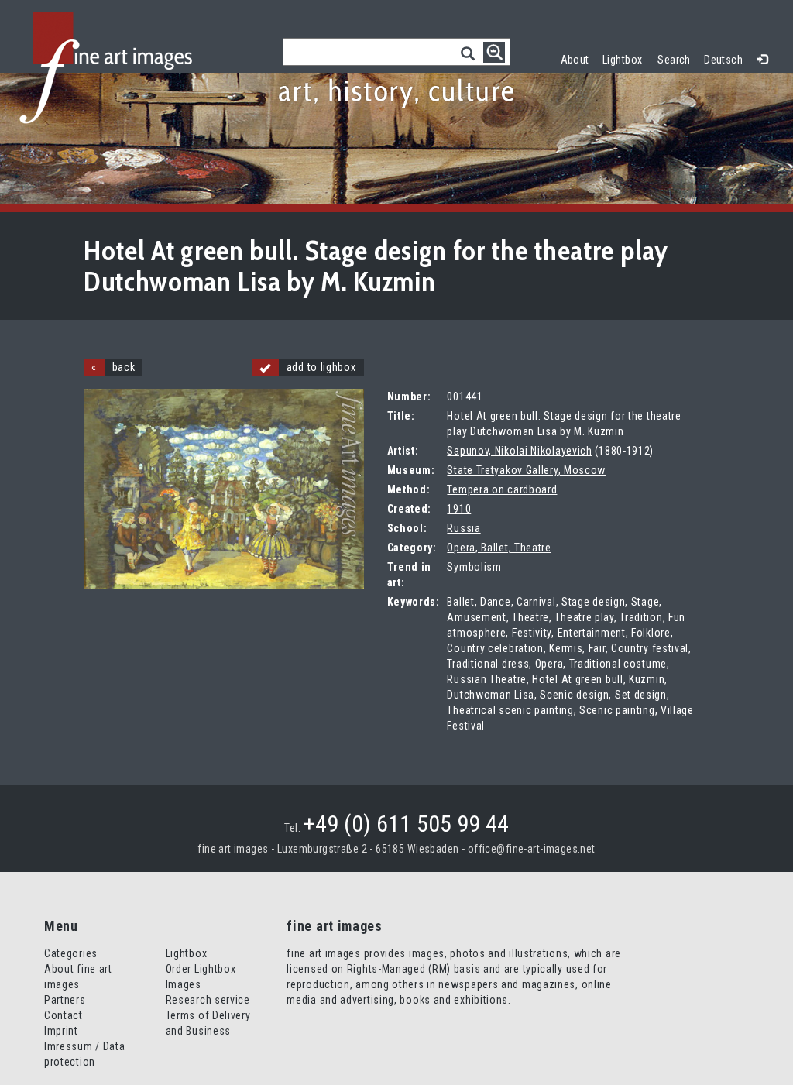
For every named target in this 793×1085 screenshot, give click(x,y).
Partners (65, 1000)
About (575, 59)
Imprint (61, 1031)
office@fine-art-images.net (532, 849)
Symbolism (474, 567)
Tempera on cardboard (502, 489)
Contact (63, 1015)
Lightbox (626, 58)
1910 (459, 509)
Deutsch (723, 59)
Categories (71, 953)
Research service (208, 1000)
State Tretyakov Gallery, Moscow (526, 470)
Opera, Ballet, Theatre (499, 547)
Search (674, 59)
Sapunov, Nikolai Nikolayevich (519, 451)
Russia (463, 528)
